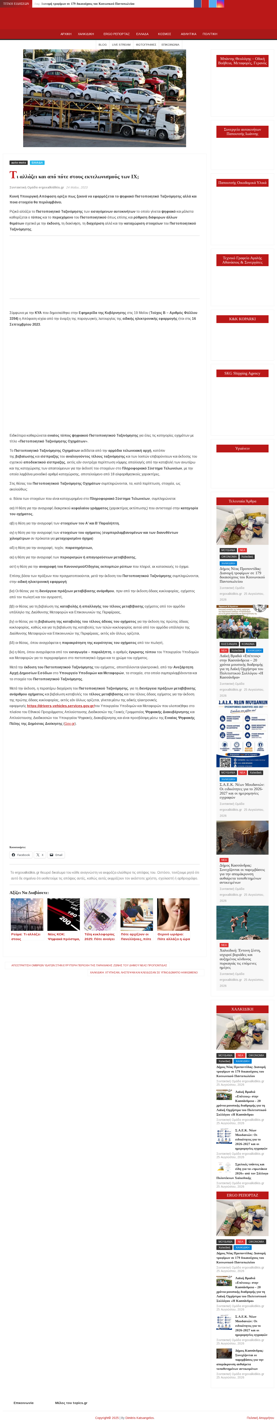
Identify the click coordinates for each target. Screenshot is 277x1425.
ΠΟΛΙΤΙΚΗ (210, 34)
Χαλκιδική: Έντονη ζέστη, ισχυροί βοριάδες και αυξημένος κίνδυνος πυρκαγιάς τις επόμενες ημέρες (240, 959)
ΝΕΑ (242, 550)
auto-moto (18, 162)
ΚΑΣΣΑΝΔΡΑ (229, 644)
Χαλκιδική (247, 556)
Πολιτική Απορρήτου (260, 1418)
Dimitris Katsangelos (140, 1418)
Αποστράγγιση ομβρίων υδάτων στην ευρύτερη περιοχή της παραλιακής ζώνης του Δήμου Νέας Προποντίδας (89, 965)
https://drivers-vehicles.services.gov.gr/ (61, 706)
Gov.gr (69, 723)
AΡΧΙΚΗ (66, 34)
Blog (103, 44)
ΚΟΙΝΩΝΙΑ (248, 644)
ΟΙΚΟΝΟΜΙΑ (229, 556)
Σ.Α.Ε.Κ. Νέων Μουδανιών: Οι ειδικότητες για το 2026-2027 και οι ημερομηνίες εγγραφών (242, 790)
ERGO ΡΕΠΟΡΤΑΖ (117, 34)
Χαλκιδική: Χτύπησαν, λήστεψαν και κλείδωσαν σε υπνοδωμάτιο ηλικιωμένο (144, 972)
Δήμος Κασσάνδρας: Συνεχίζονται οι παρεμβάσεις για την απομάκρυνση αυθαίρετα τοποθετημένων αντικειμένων (242, 874)
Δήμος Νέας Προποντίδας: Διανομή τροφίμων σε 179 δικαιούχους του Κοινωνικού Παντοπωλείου (69, 3)
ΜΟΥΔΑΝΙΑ (228, 550)
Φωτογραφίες (146, 44)
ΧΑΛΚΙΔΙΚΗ (86, 34)
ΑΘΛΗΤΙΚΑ (188, 34)
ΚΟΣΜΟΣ (164, 34)
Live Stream (121, 44)
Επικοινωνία (170, 44)
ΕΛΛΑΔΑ (142, 34)
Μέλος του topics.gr (71, 1403)
